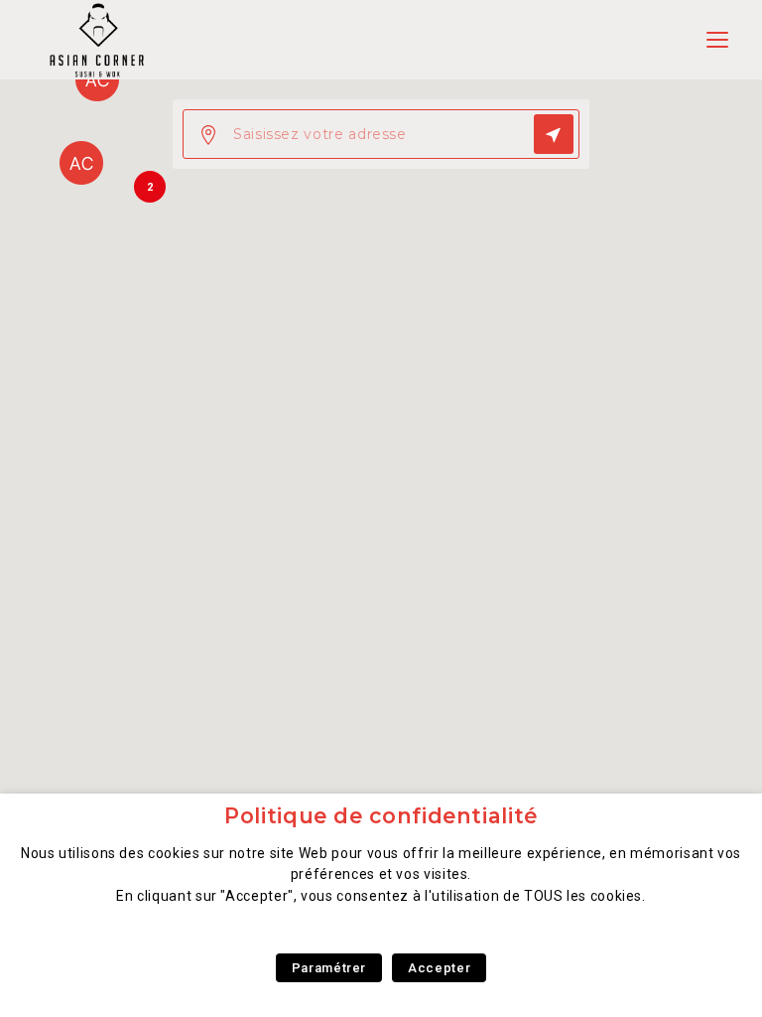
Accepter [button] (439, 967)
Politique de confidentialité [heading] (381, 815)
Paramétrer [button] (329, 967)
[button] (81, 163)
